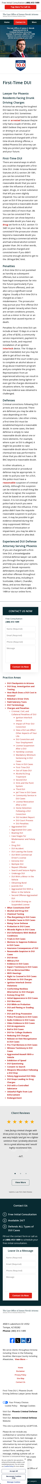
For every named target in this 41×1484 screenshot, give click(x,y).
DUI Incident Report (25, 817)
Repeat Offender (19, 867)
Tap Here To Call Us (20, 7)
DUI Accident (17, 848)
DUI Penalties (22, 823)
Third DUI (20, 789)
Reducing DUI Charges (18, 1035)
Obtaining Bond (18, 882)
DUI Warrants (14, 1001)
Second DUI (21, 779)
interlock (8, 348)
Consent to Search (16, 1066)
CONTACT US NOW (20, 611)
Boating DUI (17, 833)
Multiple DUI (17, 864)
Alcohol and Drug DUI (17, 910)
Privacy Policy (20, 1375)
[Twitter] (17, 1340)
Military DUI (13, 960)
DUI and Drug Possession (19, 1013)
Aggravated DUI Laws (21, 829)
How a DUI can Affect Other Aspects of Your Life (26, 733)
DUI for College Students (19, 1032)
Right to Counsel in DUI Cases (21, 976)
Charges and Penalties (18, 708)
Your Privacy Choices (18, 1402)
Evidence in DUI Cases (18, 963)
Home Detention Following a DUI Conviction (23, 811)
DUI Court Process (24, 820)
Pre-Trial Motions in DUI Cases (22, 1045)
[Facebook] (12, 1340)
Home (7, 22)
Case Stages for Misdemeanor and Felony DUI (23, 839)
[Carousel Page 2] (20, 1173)
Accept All (14, 1471)
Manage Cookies (27, 1405)
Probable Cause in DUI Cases (21, 920)
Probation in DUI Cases (18, 926)
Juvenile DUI (17, 886)
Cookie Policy (11, 1405)
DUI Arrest (12, 957)
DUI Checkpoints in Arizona (20, 683)
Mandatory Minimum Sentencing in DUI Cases (26, 758)
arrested (16, 120)
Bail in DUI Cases (15, 1029)
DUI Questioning (15, 1063)
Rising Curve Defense (17, 923)
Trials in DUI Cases (16, 939)
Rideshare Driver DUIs (18, 698)
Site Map (20, 1378)
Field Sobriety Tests (17, 702)
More (34, 22)
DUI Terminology (15, 705)
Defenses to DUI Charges (19, 979)
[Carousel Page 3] (26, 1173)
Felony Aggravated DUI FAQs (21, 1076)
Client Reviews (20, 1113)
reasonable (9, 482)
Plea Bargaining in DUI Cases (21, 917)
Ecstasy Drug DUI (15, 995)
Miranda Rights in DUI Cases (21, 929)
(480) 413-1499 (18, 1330)
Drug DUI (15, 845)
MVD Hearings (14, 973)
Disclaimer (20, 1371)
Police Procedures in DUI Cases (22, 1016)
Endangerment (14, 1098)
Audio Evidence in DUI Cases (21, 1020)
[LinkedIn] (23, 1340)
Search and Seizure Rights (23, 870)
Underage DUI (18, 873)
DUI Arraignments (16, 1026)
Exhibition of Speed (16, 1060)
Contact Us (20, 22)
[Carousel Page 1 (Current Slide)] (15, 1173)
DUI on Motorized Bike (18, 970)
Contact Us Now (20, 666)
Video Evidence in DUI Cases (21, 1023)
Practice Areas (12, 677)
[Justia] (28, 1340)
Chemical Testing (15, 914)
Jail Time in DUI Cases (26, 792)
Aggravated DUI (18, 826)
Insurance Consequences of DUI (22, 948)
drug (5, 224)
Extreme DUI (17, 861)
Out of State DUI (24, 770)
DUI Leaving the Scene (21, 851)
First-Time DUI (23, 767)
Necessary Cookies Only (13, 1477)
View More (20, 1182)
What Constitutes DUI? (18, 907)
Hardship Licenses (24, 751)
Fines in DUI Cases (24, 764)
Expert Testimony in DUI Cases (22, 967)
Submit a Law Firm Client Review (20, 1192)
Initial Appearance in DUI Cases (22, 998)
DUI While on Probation (18, 1004)
